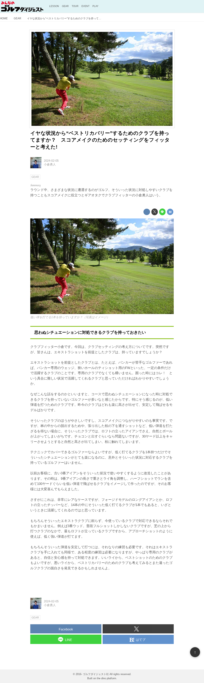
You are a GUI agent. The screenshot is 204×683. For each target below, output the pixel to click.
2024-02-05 (51, 160)
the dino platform (106, 678)
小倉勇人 (50, 164)
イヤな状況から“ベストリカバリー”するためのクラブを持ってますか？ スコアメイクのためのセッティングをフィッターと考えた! (100, 140)
